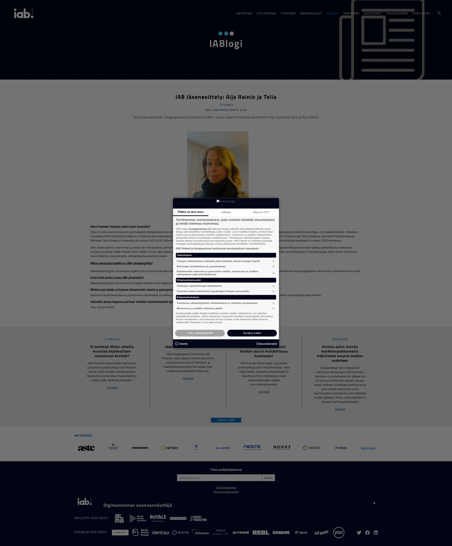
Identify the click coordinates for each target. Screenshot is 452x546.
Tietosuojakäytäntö (266, 343)
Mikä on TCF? (261, 212)
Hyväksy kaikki (252, 332)
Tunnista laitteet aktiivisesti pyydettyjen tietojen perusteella (213, 291)
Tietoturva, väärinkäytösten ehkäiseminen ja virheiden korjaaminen (217, 303)
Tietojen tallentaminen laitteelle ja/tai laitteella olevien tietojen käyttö (218, 261)
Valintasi (226, 212)
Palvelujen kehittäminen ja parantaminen (201, 266)
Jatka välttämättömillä (200, 332)
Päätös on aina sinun (191, 211)
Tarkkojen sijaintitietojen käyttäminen (199, 286)
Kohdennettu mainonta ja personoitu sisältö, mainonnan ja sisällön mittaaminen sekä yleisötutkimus (217, 273)
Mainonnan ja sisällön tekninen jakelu (200, 308)
